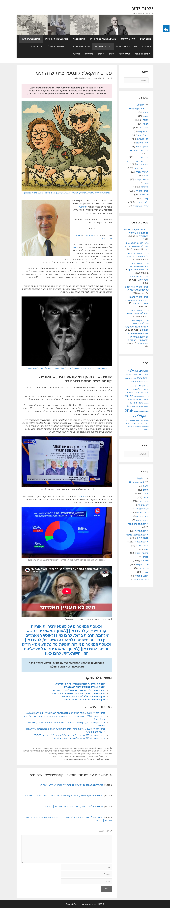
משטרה (129, 396)
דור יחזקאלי (143, 131)
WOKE (145, 371)
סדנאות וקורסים (141, 179)
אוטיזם (145, 116)
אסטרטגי (83, 207)
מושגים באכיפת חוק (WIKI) (126, 46)
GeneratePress (72, 904)
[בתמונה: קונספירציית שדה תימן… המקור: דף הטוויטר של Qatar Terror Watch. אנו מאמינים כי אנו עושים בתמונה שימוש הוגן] (67, 193)
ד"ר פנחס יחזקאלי (128, 39)
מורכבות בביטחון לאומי (31, 39)
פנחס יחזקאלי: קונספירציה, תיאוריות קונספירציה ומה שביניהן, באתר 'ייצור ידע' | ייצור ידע (64, 795)
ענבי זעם (44, 751)
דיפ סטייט (95, 751)
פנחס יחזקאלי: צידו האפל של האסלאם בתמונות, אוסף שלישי (86, 759)
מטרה (75, 247)
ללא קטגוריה (142, 139)
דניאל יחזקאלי (142, 135)
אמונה (145, 120)
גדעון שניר (134, 382)
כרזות (142, 392)
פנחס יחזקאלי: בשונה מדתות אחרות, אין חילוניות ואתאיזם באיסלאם (136, 300)
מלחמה (141, 396)
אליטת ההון (104, 751)
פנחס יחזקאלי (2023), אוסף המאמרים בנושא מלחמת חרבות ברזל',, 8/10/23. (65, 713)
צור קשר (76, 54)
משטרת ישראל (142, 399)
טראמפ (135, 389)
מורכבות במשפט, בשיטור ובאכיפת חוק (76, 748)
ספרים (111, 54)
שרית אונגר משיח (140, 206)
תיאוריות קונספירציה (72, 753)
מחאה (146, 396)
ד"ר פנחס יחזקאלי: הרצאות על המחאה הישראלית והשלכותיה (136, 232)
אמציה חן (133, 378)
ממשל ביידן (53, 751)
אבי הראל (137, 370)
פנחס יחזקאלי (48, 748)
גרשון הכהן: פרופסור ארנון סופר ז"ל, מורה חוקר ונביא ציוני (136, 246)
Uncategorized (136, 108)
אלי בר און (143, 374)
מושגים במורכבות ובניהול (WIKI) (103, 39)
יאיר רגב (129, 389)
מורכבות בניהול (79, 39)
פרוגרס (133, 416)
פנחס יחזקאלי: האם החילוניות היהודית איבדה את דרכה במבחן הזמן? (137, 266)
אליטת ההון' (81, 496)
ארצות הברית (143, 382)
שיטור (127, 423)
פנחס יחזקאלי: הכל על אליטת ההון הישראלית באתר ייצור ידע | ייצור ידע (71, 785)
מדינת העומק (76, 751)
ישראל (146, 392)
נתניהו (140, 403)
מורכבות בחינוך (37, 46)
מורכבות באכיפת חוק (103, 46)
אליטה (136, 375)
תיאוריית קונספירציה (56, 753)
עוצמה (146, 406)
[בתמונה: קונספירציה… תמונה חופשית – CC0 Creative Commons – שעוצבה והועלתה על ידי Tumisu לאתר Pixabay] (67, 368)
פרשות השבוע (124, 54)
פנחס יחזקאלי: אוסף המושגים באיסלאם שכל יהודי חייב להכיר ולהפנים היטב (81, 756)
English (140, 105)
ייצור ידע (142, 8)
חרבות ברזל (86, 751)
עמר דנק (138, 406)
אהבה (145, 112)
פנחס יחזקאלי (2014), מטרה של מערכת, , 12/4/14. (78, 738)
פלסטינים (137, 411)
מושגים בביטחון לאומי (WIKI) (56, 39)
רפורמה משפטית (96, 753)
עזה (142, 406)
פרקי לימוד (89, 54)
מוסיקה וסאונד (142, 146)
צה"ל (128, 416)
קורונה (145, 198)
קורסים (101, 54)
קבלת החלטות (144, 420)
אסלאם (127, 378)
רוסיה (132, 420)
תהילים (135, 426)
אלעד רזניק (142, 378)
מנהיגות (136, 396)
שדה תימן (85, 753)
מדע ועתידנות (142, 142)
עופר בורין (132, 402)
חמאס (132, 386)
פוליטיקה (58, 748)
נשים (146, 175)
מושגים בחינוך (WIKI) (56, 46)
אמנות (145, 124)
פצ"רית (26, 751)
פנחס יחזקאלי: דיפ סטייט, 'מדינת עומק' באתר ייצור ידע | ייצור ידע (74, 806)
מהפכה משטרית (64, 751)
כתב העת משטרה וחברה (80, 46)
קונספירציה (88, 235)
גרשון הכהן (146, 46)
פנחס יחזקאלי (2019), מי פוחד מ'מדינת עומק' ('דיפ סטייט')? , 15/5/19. (69, 735)
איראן (128, 371)
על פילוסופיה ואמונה (143, 54)
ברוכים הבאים (145, 39)
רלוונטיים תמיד (36, 748)
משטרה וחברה (142, 172)
